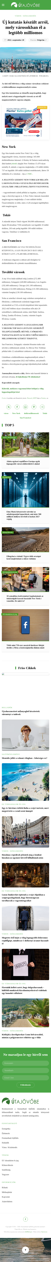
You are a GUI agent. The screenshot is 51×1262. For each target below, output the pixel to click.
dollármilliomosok (31, 413)
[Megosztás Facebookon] (17, 407)
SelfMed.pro (28, 1232)
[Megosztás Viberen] (42, 407)
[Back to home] (25, 5)
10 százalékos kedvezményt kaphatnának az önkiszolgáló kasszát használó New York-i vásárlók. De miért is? (25, 598)
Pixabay (43, 398)
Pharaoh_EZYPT (32, 398)
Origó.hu (37, 40)
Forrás (4, 398)
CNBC (29, 174)
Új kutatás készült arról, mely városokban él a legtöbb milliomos (25, 27)
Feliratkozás (25, 1085)
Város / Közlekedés (25, 16)
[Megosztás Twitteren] (8, 407)
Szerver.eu (44, 1232)
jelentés (14, 164)
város (6, 413)
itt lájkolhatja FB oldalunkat (28, 377)
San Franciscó (25, 418)
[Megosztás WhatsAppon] (25, 407)
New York (16, 413)
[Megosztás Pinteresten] (34, 407)
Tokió (45, 413)
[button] (3, 5)
